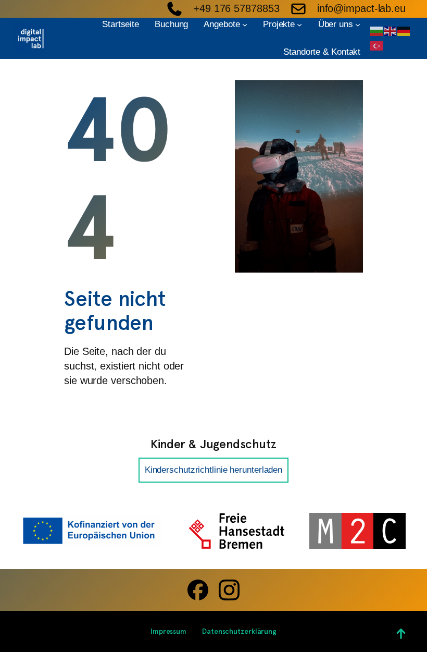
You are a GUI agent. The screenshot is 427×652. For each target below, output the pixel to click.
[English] (390, 30)
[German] (404, 30)
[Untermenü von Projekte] (299, 24)
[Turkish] (377, 45)
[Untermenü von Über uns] (357, 24)
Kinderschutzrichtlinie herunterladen (213, 470)
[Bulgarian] (377, 30)
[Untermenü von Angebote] (244, 24)
